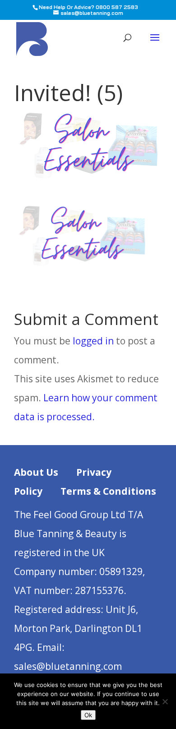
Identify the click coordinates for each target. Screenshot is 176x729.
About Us (36, 472)
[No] (164, 701)
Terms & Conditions (108, 491)
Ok (88, 715)
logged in (93, 340)
